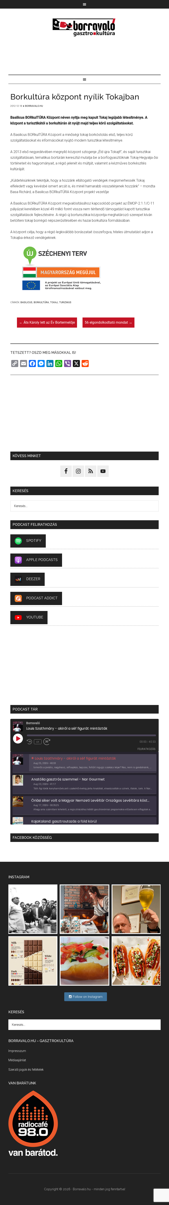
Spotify (33, 541)
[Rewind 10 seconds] (29, 741)
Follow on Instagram (87, 997)
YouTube (34, 617)
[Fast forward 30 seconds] (48, 741)
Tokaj (54, 302)
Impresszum (17, 1051)
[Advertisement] (85, 56)
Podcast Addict (42, 598)
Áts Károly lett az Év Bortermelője (47, 322)
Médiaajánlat (17, 1060)
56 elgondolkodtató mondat (108, 322)
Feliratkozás (147, 749)
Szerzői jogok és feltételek (26, 1069)
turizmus (65, 302)
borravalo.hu (84, 27)
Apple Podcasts (42, 560)
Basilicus (26, 302)
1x (37, 741)
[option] (84, 763)
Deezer (33, 579)
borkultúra (41, 302)
